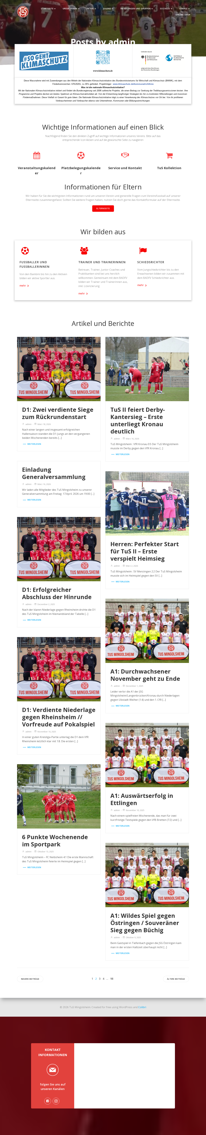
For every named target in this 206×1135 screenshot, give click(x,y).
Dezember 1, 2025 (134, 685)
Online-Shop (183, 14)
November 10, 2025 (46, 731)
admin (28, 424)
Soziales (165, 8)
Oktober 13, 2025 (45, 851)
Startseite (47, 8)
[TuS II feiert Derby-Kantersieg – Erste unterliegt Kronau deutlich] (147, 368)
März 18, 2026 (44, 424)
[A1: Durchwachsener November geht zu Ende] (147, 630)
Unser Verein (70, 8)
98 (111, 978)
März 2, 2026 (132, 565)
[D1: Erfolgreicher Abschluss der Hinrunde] (59, 549)
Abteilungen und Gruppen (136, 8)
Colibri (142, 1007)
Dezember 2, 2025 (46, 604)
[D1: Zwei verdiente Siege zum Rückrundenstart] (59, 368)
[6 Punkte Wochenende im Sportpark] (59, 796)
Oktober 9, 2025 (133, 937)
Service (183, 8)
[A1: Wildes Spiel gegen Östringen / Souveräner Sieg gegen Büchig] (147, 875)
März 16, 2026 (132, 438)
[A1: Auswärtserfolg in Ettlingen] (147, 755)
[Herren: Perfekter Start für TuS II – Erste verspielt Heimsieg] (147, 503)
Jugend (107, 8)
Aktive (90, 8)
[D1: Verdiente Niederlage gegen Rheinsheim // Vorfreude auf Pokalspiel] (59, 669)
